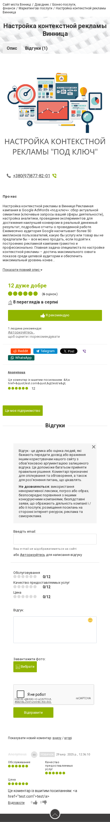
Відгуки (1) (36, 48)
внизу (57, 738)
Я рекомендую (57, 315)
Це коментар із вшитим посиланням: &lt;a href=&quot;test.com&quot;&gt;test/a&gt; (39, 381)
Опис (12, 48)
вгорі (68, 738)
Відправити (33, 712)
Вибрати (27, 666)
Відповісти (16, 803)
